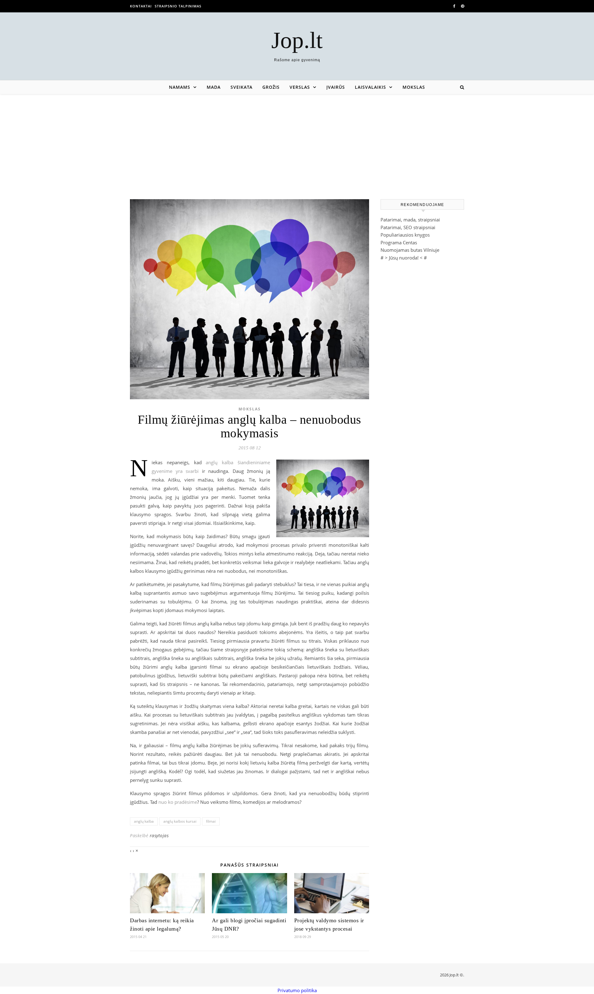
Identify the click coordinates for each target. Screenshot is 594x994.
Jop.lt (297, 40)
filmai (211, 821)
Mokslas (413, 87)
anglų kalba (144, 821)
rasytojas (159, 835)
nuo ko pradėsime (177, 802)
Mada (214, 87)
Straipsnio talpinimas (178, 6)
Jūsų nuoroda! (404, 258)
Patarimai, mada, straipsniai (410, 219)
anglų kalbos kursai (179, 821)
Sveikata (241, 87)
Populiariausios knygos (405, 235)
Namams (179, 87)
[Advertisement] (297, 140)
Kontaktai (141, 6)
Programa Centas (399, 242)
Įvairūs (335, 87)
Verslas (300, 87)
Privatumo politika (297, 990)
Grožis (271, 87)
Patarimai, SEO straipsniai (408, 227)
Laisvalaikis (370, 87)
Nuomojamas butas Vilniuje (410, 250)
